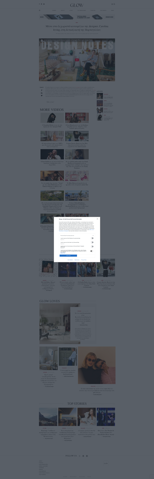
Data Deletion (70, 259)
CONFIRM (68, 255)
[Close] (98, 219)
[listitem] (77, 235)
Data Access (77, 259)
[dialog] (77, 239)
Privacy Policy (83, 259)
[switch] (91, 238)
